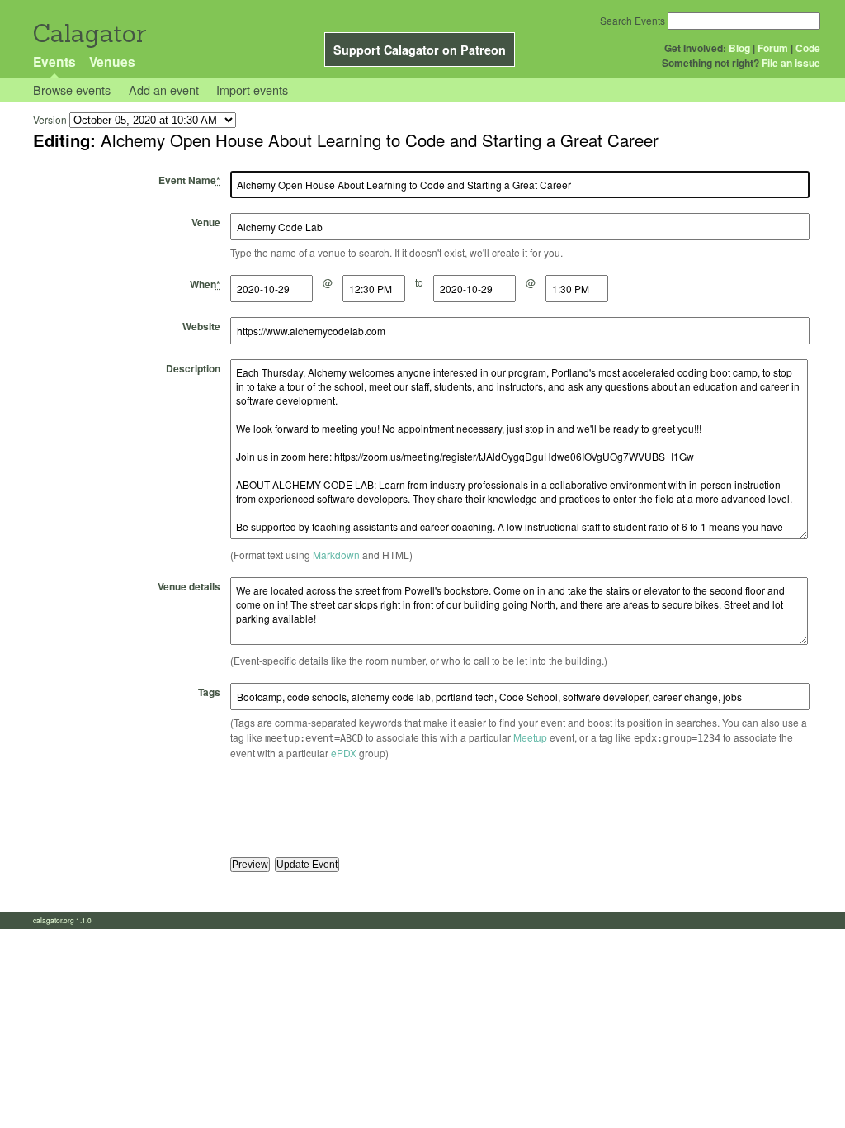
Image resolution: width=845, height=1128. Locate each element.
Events (54, 61)
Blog (739, 47)
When (205, 284)
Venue (205, 222)
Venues (112, 61)
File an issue (791, 62)
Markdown (336, 554)
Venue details (189, 586)
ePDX (343, 753)
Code (807, 47)
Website (201, 326)
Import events (252, 89)
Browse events (72, 89)
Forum (773, 47)
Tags (209, 692)
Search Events (632, 20)
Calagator (88, 33)
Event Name (189, 180)
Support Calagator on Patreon (419, 49)
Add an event (164, 89)
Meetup (530, 737)
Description (193, 368)
